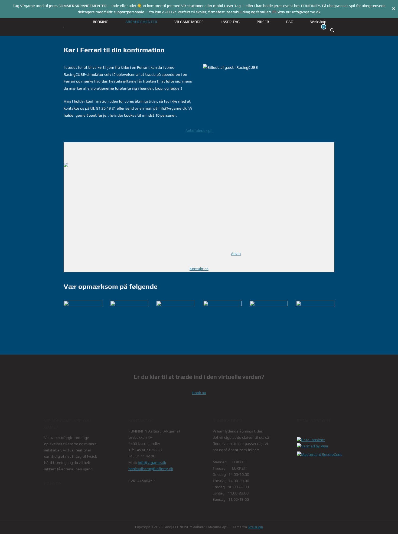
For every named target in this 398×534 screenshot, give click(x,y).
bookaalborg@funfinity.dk (150, 469)
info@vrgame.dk (152, 462)
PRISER (263, 21)
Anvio (236, 253)
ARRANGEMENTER (141, 21)
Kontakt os (199, 269)
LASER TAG (230, 21)
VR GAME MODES (189, 21)
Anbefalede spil (199, 130)
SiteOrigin (255, 527)
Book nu (199, 393)
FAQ (289, 21)
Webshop (318, 21)
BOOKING (100, 21)
